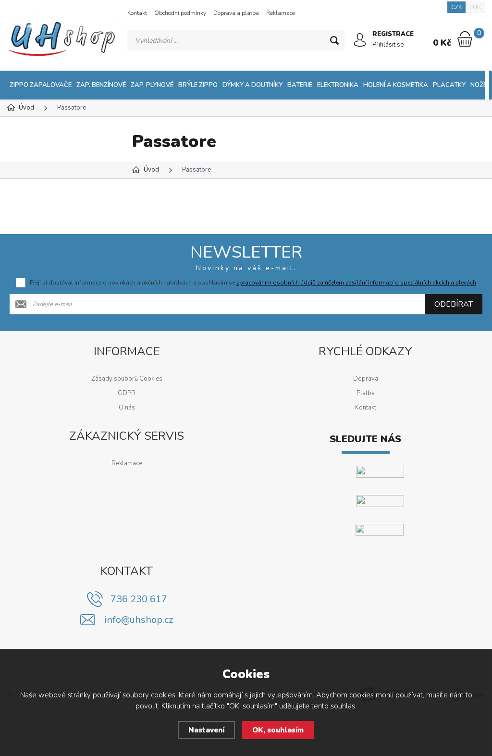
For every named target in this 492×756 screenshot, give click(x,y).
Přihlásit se (388, 44)
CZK (456, 7)
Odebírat (453, 304)
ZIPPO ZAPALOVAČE (41, 85)
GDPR (126, 393)
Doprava (365, 378)
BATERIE (299, 85)
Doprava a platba (236, 13)
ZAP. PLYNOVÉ (152, 85)
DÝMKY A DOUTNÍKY (252, 85)
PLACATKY (449, 85)
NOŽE (478, 85)
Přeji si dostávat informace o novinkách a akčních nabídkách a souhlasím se (253, 282)
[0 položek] (464, 39)
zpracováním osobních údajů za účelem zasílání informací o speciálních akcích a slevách (356, 282)
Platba (366, 393)
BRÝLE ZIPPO (198, 85)
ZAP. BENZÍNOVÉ (101, 85)
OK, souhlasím (278, 730)
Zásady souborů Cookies (126, 378)
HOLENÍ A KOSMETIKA (395, 85)
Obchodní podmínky (180, 13)
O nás (127, 407)
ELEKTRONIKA (337, 85)
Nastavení (206, 730)
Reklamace (280, 13)
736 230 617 (139, 599)
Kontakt (137, 13)
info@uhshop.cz (138, 619)
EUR (475, 7)
